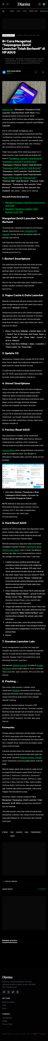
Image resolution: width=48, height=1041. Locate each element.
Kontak (4, 1021)
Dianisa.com (7, 110)
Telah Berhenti (36, 832)
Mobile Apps (9, 35)
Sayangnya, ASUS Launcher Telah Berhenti (21, 168)
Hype (4, 1008)
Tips (11, 832)
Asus (26, 832)
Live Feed (42, 889)
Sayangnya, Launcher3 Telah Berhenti (19, 162)
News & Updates (8, 1002)
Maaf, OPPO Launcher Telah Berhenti (19, 178)
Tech (4, 1005)
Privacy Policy (7, 1024)
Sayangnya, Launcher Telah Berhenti (25, 158)
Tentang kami (7, 1018)
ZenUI (12, 836)
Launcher (19, 832)
